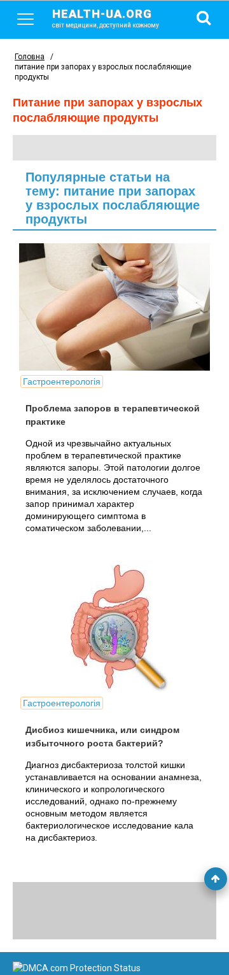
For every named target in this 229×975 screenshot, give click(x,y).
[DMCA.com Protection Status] (77, 968)
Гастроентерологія (62, 381)
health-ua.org (105, 18)
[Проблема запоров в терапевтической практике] (114, 307)
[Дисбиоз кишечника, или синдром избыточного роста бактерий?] (114, 628)
